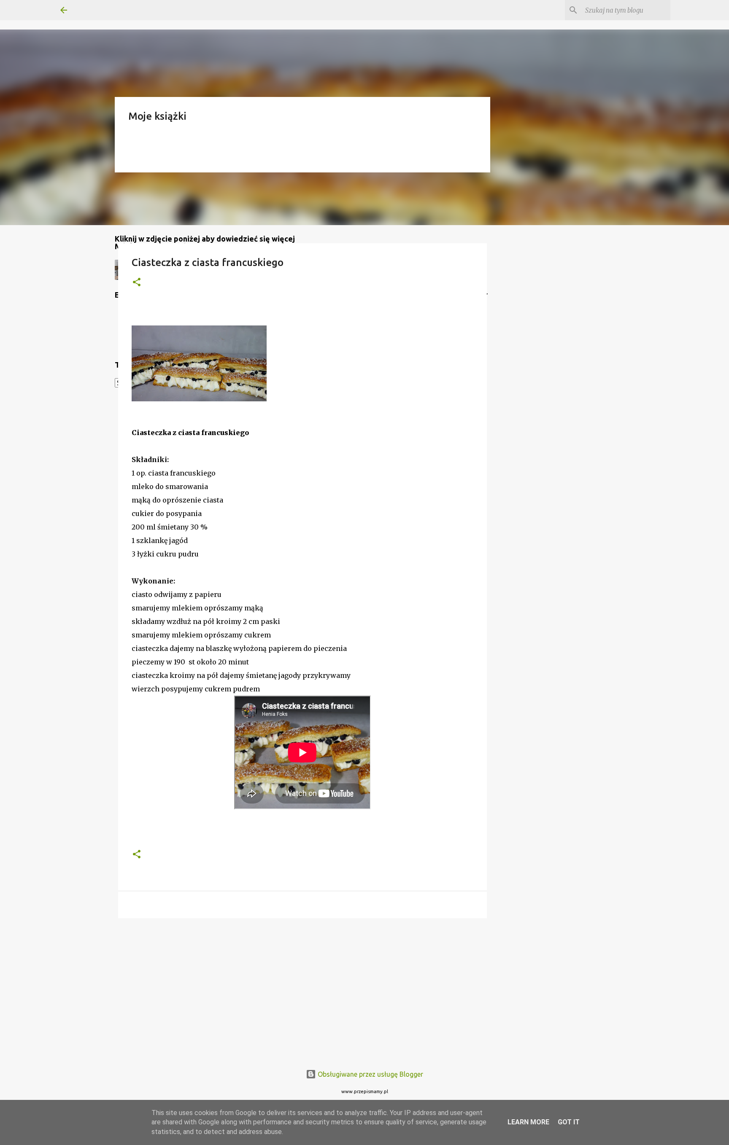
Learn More (528, 1122)
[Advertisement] (302, 990)
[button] (137, 282)
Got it (569, 1122)
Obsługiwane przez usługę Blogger (369, 1074)
